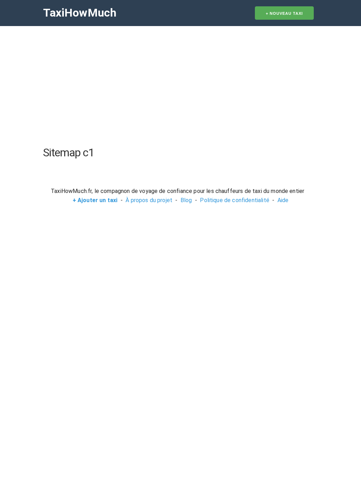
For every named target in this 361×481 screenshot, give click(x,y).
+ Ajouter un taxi (95, 200)
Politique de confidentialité (234, 200)
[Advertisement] (180, 86)
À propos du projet (149, 200)
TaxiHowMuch (79, 12)
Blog (186, 200)
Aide (283, 200)
